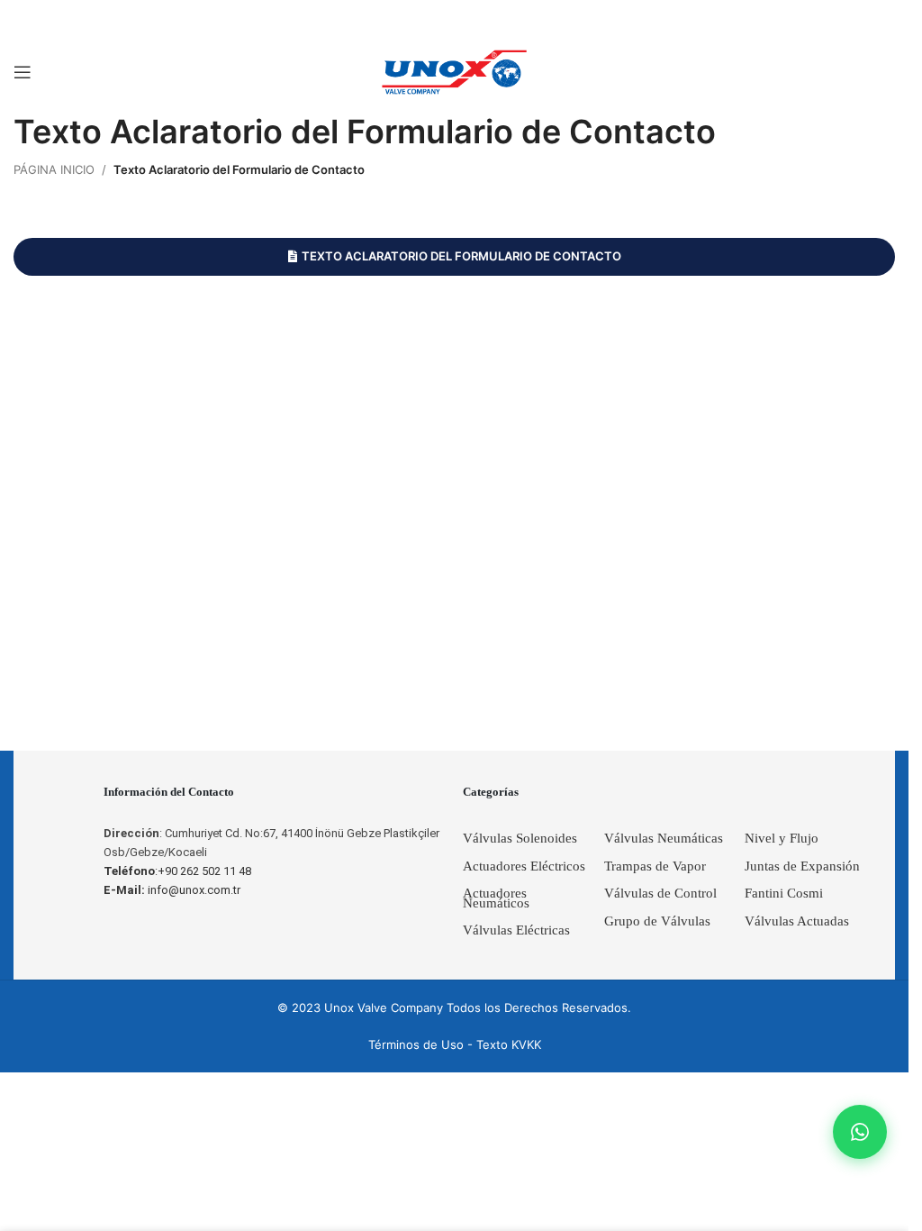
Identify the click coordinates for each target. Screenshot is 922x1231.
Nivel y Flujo (781, 838)
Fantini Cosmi (784, 893)
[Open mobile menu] (23, 72)
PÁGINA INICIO (54, 169)
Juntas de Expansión (802, 866)
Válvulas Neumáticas (663, 838)
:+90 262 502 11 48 (177, 871)
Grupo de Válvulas (657, 921)
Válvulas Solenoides (520, 838)
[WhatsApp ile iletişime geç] (860, 1132)
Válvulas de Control (660, 893)
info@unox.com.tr (172, 890)
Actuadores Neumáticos (496, 898)
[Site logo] (455, 71)
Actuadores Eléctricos (524, 866)
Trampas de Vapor (655, 866)
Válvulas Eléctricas (516, 930)
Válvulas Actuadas (797, 921)
